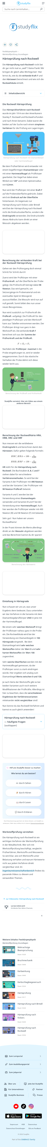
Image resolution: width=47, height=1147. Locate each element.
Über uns (12, 1084)
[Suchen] (41, 9)
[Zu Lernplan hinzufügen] (5, 44)
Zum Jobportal (15, 1072)
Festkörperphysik (10, 51)
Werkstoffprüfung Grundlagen (15, 54)
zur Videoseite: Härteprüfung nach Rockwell (25, 899)
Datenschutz (32, 1124)
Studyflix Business (16, 1095)
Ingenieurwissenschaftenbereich (18, 870)
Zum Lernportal (16, 1056)
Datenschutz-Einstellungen (15, 1128)
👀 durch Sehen (23, 783)
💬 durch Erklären (23, 812)
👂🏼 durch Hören (23, 792)
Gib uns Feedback (34, 1128)
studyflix (26, 3)
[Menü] (43, 3)
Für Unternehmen (16, 1089)
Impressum (14, 1124)
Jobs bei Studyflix (35, 1084)
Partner (39, 1089)
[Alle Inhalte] (4, 3)
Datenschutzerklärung (37, 823)
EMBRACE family (28, 1139)
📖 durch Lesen (23, 802)
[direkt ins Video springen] (23, 143)
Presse (40, 1095)
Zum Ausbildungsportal (19, 1064)
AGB (23, 1124)
